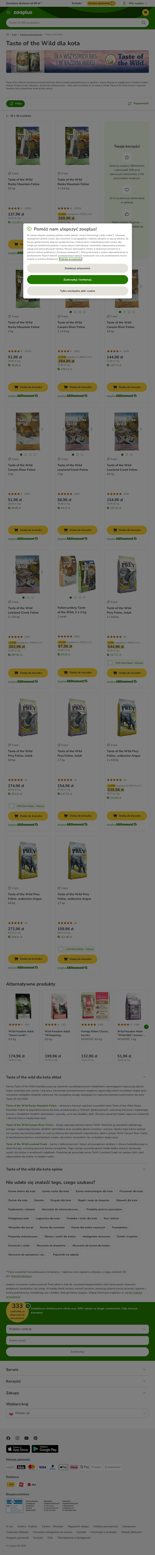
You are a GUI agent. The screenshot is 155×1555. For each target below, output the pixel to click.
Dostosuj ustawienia (77, 268)
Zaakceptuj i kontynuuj (77, 279)
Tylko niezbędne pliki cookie (77, 291)
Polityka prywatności (70, 259)
